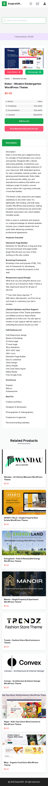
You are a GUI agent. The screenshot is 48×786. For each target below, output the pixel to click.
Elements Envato (20, 78)
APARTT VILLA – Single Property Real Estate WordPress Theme (21, 519)
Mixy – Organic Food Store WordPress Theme (21, 763)
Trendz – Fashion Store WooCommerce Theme (22, 641)
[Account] (44, 3)
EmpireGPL (19, 782)
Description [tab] (11, 143)
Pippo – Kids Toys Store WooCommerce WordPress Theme (22, 723)
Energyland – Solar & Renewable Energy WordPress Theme (22, 559)
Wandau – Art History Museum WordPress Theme (23, 478)
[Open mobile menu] (31, 4)
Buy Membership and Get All (24, 129)
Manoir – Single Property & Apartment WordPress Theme (21, 600)
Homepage (33, 72)
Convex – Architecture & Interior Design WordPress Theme (22, 682)
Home (7, 78)
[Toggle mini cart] (37, 4)
